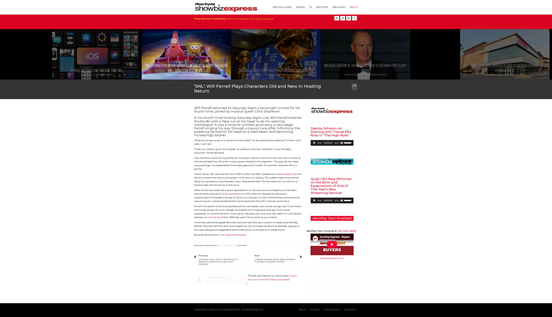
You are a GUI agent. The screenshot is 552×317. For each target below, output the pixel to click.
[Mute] (341, 142)
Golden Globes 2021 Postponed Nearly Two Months (276, 70)
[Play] (314, 142)
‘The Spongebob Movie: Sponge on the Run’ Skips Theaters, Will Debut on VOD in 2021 (186, 68)
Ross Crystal (198, 245)
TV (310, 7)
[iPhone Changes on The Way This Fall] (96, 54)
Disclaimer (350, 309)
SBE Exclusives (282, 7)
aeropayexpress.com (332, 258)
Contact (315, 309)
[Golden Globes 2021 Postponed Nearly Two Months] (276, 54)
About (354, 7)
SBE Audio (338, 7)
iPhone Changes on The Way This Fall (96, 70)
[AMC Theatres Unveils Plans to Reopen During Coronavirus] (455, 54)
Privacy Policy (331, 309)
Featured (87, 74)
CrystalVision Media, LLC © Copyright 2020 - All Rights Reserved (228, 309)
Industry (322, 7)
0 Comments (242, 245)
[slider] (348, 142)
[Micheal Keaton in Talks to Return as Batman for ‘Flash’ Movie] (365, 54)
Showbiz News (103, 74)
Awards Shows (253, 74)
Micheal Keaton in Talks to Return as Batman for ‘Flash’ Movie (365, 68)
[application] (332, 143)
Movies (300, 7)
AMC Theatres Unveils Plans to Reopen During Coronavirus (455, 68)
